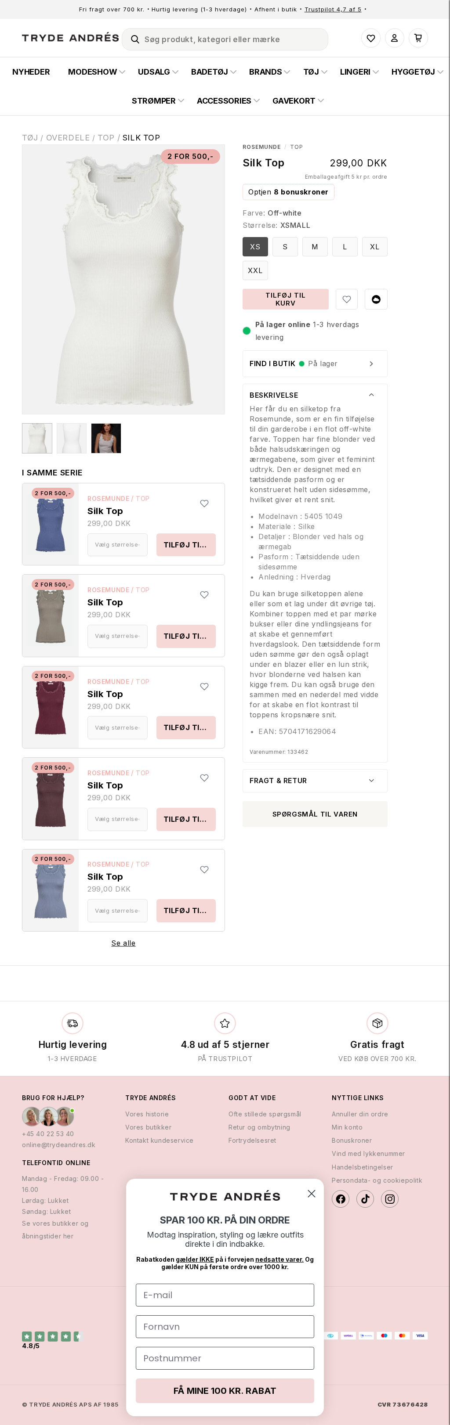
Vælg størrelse (116, 544)
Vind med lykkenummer (368, 1153)
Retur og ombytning (259, 1127)
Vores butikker (148, 1127)
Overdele (68, 137)
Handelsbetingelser (362, 1167)
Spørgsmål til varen (315, 814)
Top (143, 498)
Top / (110, 137)
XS (255, 246)
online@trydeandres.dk (59, 1144)
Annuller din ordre (360, 1114)
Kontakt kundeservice (159, 1140)
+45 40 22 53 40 (48, 1133)
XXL (255, 270)
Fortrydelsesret (252, 1140)
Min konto (347, 1127)
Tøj (30, 137)
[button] (131, 37)
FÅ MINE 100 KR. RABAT (225, 1390)
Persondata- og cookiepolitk (377, 1180)
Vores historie (147, 1114)
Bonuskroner (352, 1140)
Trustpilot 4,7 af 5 (333, 9)
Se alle (123, 943)
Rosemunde (108, 498)
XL (375, 246)
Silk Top (141, 137)
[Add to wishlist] (204, 503)
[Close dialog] (311, 1193)
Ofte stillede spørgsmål (265, 1114)
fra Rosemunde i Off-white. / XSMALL (37, 438)
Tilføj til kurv (189, 544)
